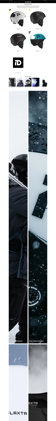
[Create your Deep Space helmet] (18, 62)
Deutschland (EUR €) (45, 0)
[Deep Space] (18, 40)
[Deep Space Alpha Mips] (37, 18)
